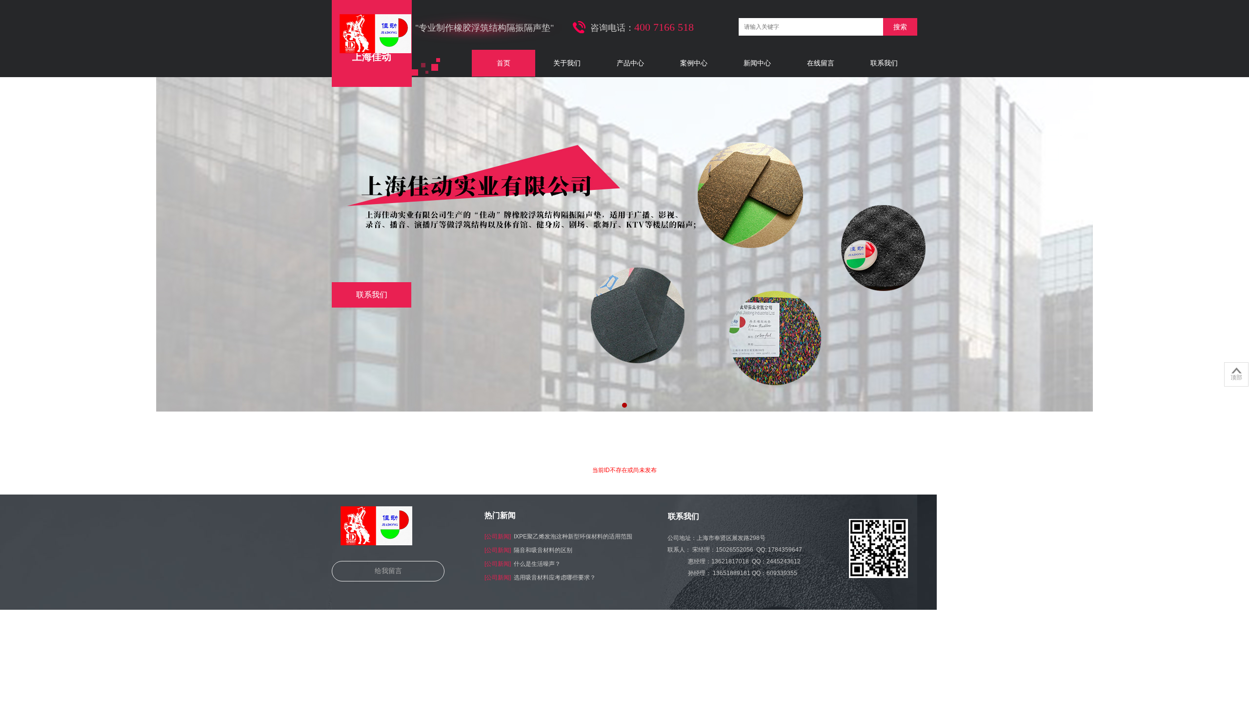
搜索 (900, 27)
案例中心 (693, 63)
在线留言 (820, 63)
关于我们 (567, 63)
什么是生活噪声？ (537, 563)
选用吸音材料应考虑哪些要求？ (555, 577)
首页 (503, 63)
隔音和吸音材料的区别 (543, 550)
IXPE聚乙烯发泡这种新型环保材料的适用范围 (573, 536)
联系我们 (884, 63)
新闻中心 (757, 63)
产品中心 (630, 63)
